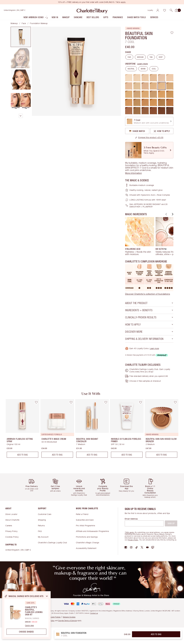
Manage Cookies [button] (69, 617)
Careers (8, 525)
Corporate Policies (54, 617)
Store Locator (11, 514)
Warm (143, 69)
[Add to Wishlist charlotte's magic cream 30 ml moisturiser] (71, 402)
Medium (140, 57)
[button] (171, 10)
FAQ (40, 531)
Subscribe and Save (84, 520)
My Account (43, 537)
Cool (154, 69)
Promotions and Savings (87, 537)
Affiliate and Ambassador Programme (92, 531)
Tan (151, 57)
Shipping (42, 520)
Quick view (29, 625)
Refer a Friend (82, 514)
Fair (129, 57)
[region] (26, 615)
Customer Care (44, 514)
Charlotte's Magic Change (87, 542)
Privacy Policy (11, 531)
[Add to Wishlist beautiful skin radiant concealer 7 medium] (106, 402)
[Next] (172, 214)
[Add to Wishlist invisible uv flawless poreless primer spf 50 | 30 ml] (140, 402)
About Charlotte (12, 520)
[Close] (46, 596)
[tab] (21, 37)
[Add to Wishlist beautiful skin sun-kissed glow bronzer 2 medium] (175, 402)
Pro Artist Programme (85, 525)
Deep (161, 57)
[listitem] (36, 18)
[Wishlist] (164, 10)
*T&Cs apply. (129, 532)
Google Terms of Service (67, 621)
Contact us (94, 613)
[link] (149, 137)
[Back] (166, 214)
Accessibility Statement (86, 548)
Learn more (142, 64)
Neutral (131, 69)
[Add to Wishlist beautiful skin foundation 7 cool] (172, 33)
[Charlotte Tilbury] (92, 10)
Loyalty (150, 10)
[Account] (158, 10)
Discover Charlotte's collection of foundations (147, 294)
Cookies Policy (11, 537)
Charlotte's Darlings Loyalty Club (52, 542)
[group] (139, 236)
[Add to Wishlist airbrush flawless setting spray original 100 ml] (36, 402)
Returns (41, 525)
